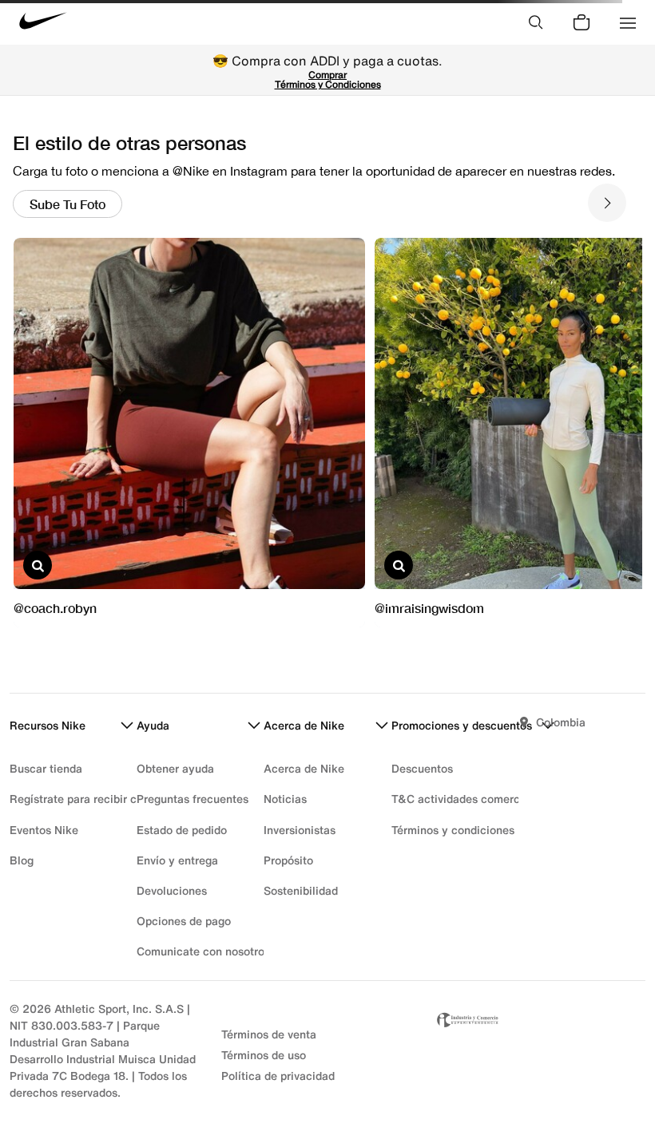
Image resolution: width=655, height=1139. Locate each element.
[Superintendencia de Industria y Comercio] (539, 1050)
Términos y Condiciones (328, 84)
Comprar (327, 74)
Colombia (561, 722)
